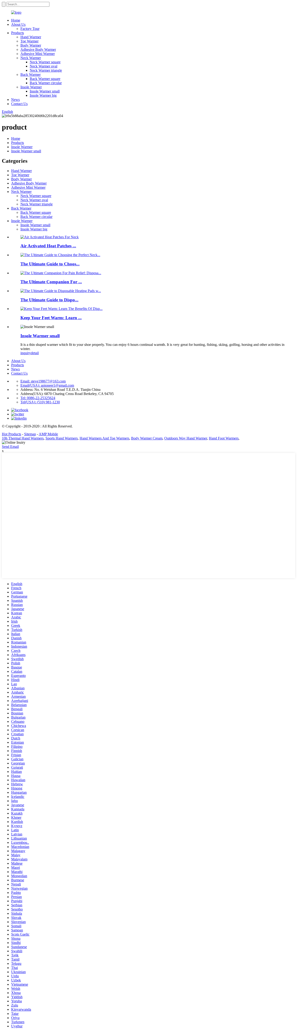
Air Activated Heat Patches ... (48, 245)
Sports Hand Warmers (61, 438)
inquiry (25, 353)
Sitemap (30, 434)
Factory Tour (29, 29)
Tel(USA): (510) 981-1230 (40, 402)
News (15, 100)
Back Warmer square (45, 79)
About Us (18, 24)
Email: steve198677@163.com (43, 381)
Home (15, 20)
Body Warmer (30, 45)
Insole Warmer (31, 87)
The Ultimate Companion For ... (51, 281)
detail (35, 353)
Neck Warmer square (45, 62)
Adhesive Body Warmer (38, 49)
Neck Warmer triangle (46, 70)
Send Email (10, 447)
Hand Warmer (30, 37)
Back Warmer (30, 74)
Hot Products (11, 434)
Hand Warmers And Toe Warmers (104, 438)
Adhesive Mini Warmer (37, 54)
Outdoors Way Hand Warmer (185, 438)
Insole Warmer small (45, 91)
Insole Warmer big (43, 95)
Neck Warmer (30, 58)
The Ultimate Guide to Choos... (50, 263)
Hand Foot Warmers (224, 438)
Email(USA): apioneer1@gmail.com (47, 385)
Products (17, 33)
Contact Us (19, 104)
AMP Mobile (48, 434)
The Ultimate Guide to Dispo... (49, 299)
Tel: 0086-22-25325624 (37, 398)
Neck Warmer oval (43, 66)
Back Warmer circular (46, 83)
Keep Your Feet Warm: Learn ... (51, 317)
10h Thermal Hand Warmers (23, 438)
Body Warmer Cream (146, 438)
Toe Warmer (29, 41)
